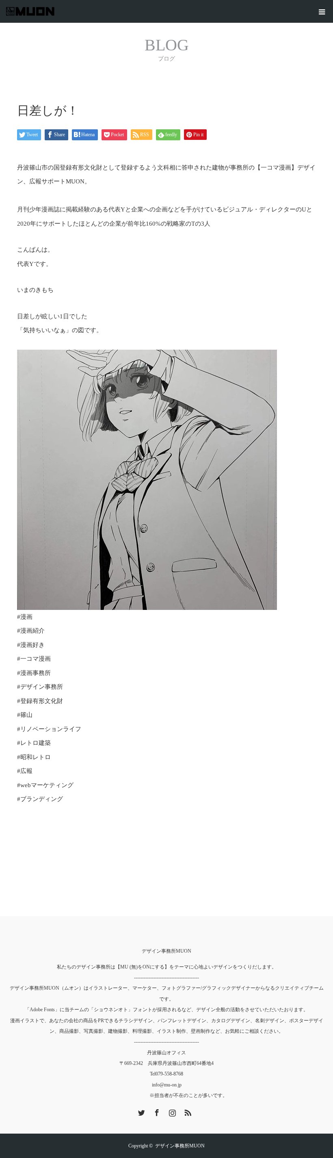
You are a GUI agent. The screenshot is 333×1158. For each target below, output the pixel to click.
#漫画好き (31, 645)
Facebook (156, 1111)
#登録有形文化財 (40, 701)
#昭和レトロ (34, 757)
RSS (187, 1111)
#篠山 (24, 715)
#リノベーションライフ (49, 729)
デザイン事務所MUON (166, 951)
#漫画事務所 (34, 673)
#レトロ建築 (34, 743)
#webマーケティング (45, 785)
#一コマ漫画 (34, 658)
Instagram (171, 1111)
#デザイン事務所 (40, 686)
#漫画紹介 (31, 630)
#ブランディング (40, 799)
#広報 (24, 771)
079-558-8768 (169, 1074)
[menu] (321, 11)
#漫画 (24, 617)
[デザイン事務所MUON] (54, 11)
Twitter (140, 1111)
